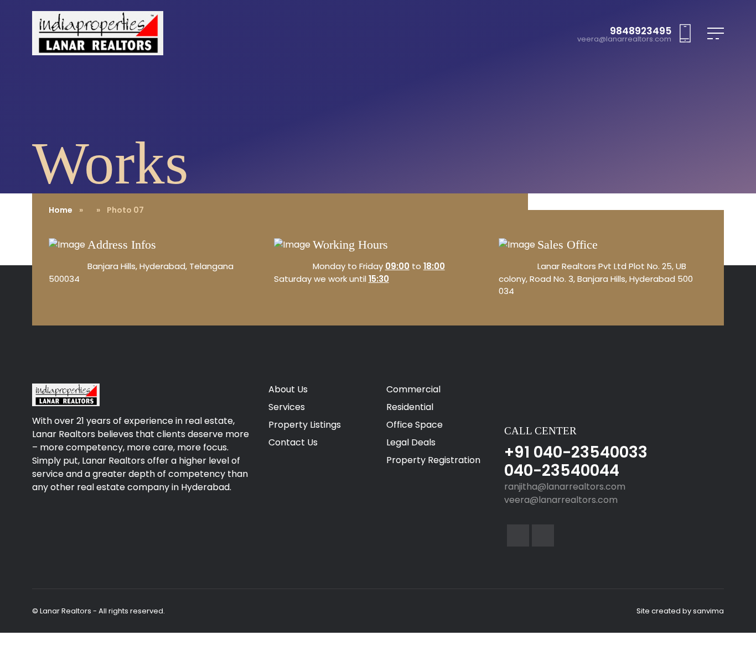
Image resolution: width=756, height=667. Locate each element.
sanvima (708, 611)
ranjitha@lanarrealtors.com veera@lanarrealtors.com (564, 493)
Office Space (414, 424)
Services (286, 407)
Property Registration (433, 460)
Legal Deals (411, 442)
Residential (409, 407)
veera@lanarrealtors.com (624, 39)
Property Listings (304, 424)
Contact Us (293, 442)
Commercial (413, 389)
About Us (288, 389)
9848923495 (640, 31)
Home (61, 210)
